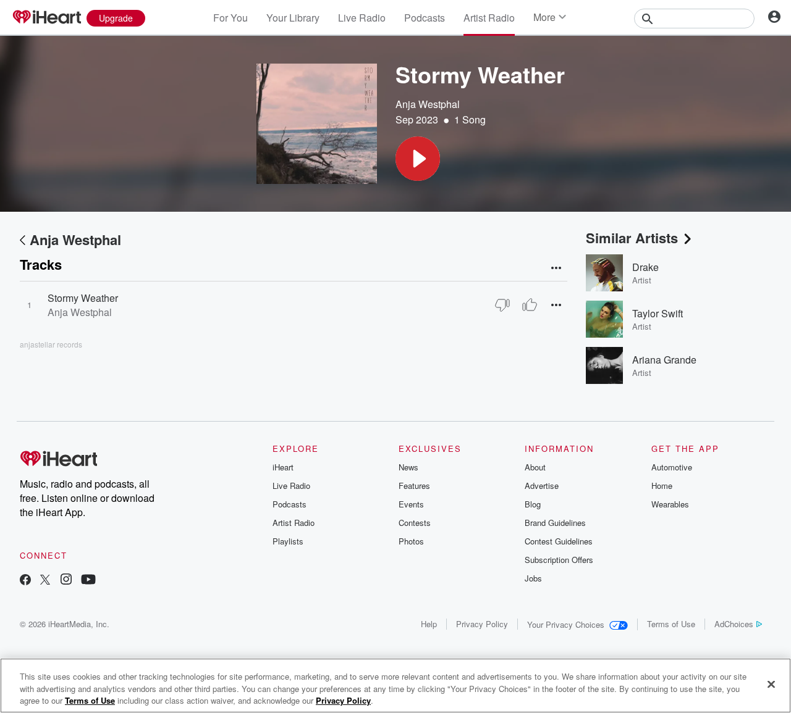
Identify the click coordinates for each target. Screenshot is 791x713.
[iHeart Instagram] (66, 580)
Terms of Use (671, 624)
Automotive (671, 467)
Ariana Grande (664, 359)
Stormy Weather (83, 298)
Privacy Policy (482, 624)
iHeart (283, 467)
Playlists (288, 541)
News (408, 467)
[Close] (771, 684)
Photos (411, 541)
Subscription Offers (559, 559)
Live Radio (362, 17)
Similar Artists (632, 238)
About (535, 467)
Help (429, 624)
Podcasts (424, 17)
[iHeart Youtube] (88, 580)
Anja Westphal (428, 104)
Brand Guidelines (555, 522)
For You (230, 17)
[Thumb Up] (529, 305)
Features (414, 485)
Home (661, 485)
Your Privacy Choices (565, 624)
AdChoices (733, 624)
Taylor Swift (657, 313)
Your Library (292, 17)
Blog (533, 504)
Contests (415, 522)
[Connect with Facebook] (25, 580)
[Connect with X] (45, 580)
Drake (645, 267)
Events (411, 504)
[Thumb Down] (502, 305)
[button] (418, 158)
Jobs (533, 578)
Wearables (670, 504)
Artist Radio (489, 17)
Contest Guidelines (559, 541)
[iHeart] (46, 18)
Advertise (542, 485)
